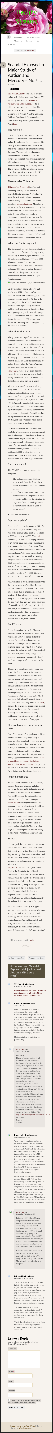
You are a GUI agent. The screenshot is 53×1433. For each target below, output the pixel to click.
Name (11, 1372)
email (38, 536)
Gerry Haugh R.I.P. (16, 958)
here (15, 123)
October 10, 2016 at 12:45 (23, 986)
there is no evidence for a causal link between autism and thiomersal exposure (26, 761)
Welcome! (18, 37)
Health (31, 940)
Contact (11, 44)
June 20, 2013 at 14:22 (22, 1137)
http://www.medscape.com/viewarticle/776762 (33, 1114)
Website (11, 1391)
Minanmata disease (24, 203)
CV (38, 41)
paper (42, 702)
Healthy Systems (26, 16)
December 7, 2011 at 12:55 (25, 1214)
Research (29, 41)
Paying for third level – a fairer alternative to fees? (37, 958)
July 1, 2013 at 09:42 (23, 1051)
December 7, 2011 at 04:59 (23, 1278)
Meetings (18, 41)
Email (11, 1381)
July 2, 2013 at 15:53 (21, 1005)
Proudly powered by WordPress (22, 1426)
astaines (11, 85)
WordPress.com (25, 1428)
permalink (30, 50)
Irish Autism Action (16, 93)
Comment (12, 1349)
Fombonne (12, 370)
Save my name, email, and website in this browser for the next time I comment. (24, 1401)
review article (13, 802)
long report (12, 867)
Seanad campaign (33, 37)
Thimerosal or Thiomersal (18, 187)
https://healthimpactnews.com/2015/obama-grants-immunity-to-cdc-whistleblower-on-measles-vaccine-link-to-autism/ (30, 993)
